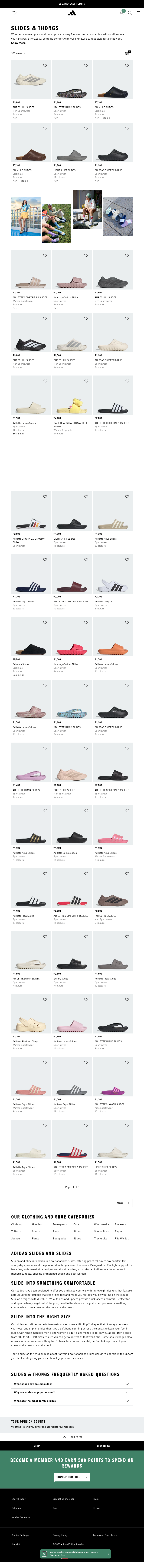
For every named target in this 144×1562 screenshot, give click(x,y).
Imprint (16, 1544)
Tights (119, 1231)
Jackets (16, 1238)
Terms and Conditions (105, 1535)
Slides (77, 1238)
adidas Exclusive (21, 1517)
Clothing (16, 1224)
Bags (56, 1231)
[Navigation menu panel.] (5, 13)
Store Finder (18, 1499)
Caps (76, 1224)
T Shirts (16, 1231)
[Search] (130, 13)
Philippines (77, 1557)
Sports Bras (101, 1231)
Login (37, 1446)
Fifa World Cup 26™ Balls (124, 1239)
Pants (35, 1238)
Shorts (36, 1231)
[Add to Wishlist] (45, 66)
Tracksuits (100, 1238)
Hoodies (37, 1224)
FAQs (96, 1499)
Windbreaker (102, 1224)
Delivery (97, 1508)
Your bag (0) (103, 1446)
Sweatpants (60, 1224)
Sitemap (16, 1508)
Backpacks (59, 1238)
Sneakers (120, 1224)
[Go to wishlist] (14, 13)
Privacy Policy (60, 1535)
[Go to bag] (138, 13)
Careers (57, 1508)
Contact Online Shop (63, 1499)
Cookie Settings (20, 1535)
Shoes (77, 1231)
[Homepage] (72, 14)
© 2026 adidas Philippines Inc (69, 1544)
